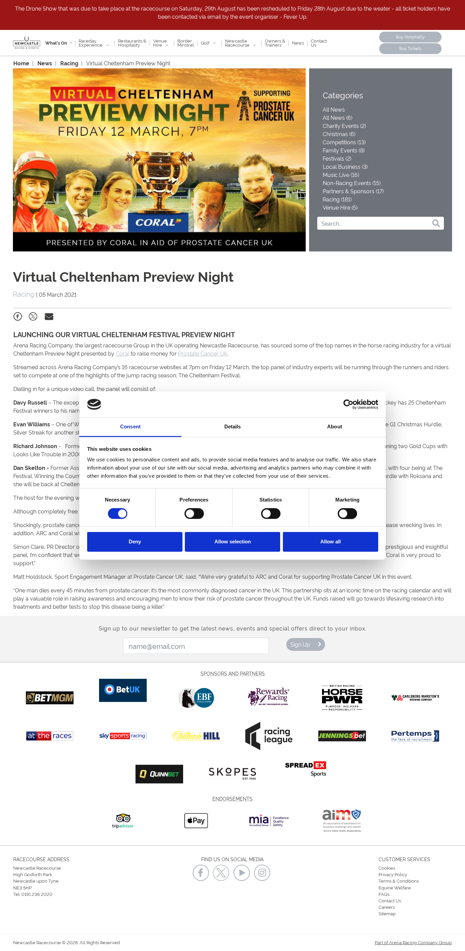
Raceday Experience (91, 42)
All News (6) (337, 117)
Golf (205, 42)
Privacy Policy (393, 874)
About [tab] (334, 427)
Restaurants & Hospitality (132, 42)
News (298, 42)
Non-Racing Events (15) (352, 182)
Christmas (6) (339, 133)
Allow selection (232, 542)
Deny (135, 542)
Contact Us (319, 42)
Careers (387, 907)
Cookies (387, 868)
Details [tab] (232, 427)
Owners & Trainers (275, 42)
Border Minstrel (185, 42)
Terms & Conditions (399, 881)
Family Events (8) (344, 150)
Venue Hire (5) (340, 207)
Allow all (330, 542)
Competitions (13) (344, 142)
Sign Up (300, 644)
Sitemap (387, 913)
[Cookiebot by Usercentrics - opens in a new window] (348, 404)
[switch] (194, 513)
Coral (122, 353)
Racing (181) (337, 199)
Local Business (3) (345, 166)
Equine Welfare (395, 887)
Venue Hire (160, 42)
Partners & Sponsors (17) (353, 191)
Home (21, 63)
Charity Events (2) (344, 125)
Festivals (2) (337, 158)
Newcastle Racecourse (238, 42)
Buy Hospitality (410, 36)
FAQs (384, 894)
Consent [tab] (130, 427)
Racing (69, 63)
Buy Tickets (410, 48)
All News (334, 109)
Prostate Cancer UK (202, 353)
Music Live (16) (341, 174)
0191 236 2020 (36, 894)
